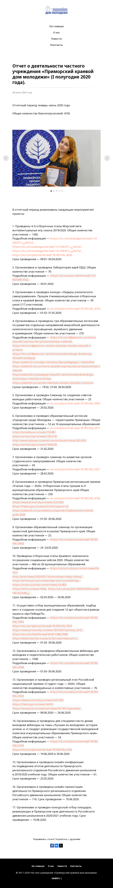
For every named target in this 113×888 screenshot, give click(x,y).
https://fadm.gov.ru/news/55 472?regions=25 (40, 506)
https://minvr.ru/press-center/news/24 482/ (39, 584)
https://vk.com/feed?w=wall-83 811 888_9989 (40, 634)
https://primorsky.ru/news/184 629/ (34, 444)
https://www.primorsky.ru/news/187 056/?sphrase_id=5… (48, 630)
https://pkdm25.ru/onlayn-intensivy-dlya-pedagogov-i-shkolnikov (53, 362)
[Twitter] (61, 846)
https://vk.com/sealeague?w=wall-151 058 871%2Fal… (47, 246)
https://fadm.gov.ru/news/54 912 (33, 704)
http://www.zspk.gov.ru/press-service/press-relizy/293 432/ (49, 440)
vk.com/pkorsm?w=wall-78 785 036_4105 (75, 308)
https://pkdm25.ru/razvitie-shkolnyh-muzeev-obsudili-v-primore (53, 383)
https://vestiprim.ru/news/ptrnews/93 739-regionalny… (47, 708)
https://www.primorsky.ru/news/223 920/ (38, 502)
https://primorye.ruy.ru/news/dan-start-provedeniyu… (46, 580)
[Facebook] (52, 846)
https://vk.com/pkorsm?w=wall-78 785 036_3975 (42, 626)
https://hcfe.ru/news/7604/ (29, 589)
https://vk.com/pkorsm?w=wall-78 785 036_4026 (42, 255)
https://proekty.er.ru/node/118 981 (34, 432)
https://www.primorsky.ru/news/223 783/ (38, 700)
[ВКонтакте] (56, 846)
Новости (56, 38)
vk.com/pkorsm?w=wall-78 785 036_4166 (75, 498)
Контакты (56, 45)
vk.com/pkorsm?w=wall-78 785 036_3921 (75, 469)
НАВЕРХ (56, 878)
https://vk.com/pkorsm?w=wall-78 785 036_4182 (42, 749)
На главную (56, 26)
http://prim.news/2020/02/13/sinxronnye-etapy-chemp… (48, 576)
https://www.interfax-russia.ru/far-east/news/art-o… (45, 638)
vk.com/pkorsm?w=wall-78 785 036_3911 (75, 428)
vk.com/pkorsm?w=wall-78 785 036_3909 (75, 403)
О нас (56, 32)
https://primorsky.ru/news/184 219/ (34, 436)
